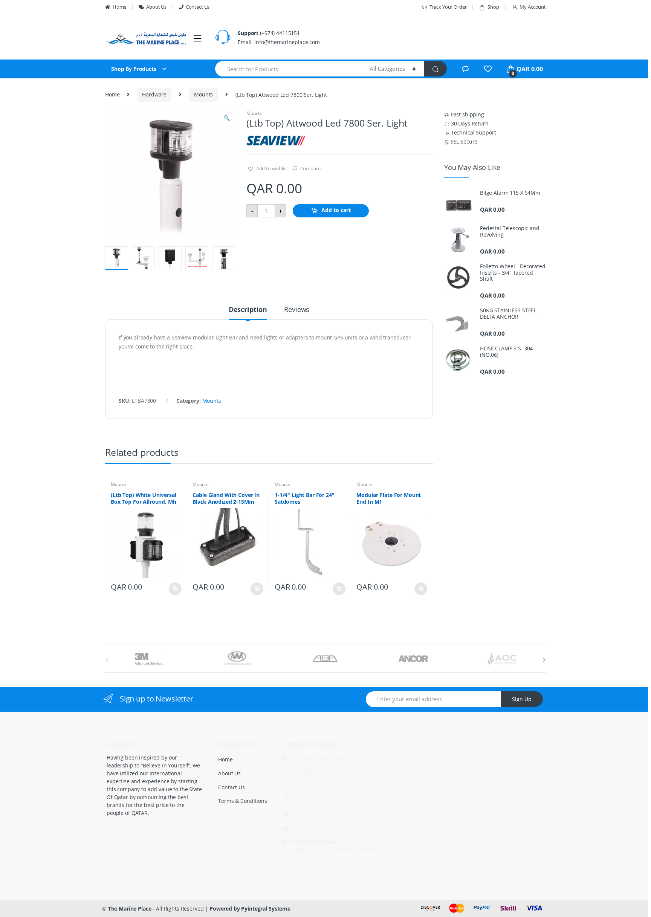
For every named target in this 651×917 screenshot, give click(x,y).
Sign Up (522, 699)
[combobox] (288, 68)
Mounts (203, 94)
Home (119, 6)
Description (248, 310)
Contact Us (197, 6)
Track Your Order (448, 6)
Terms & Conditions (242, 800)
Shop (493, 6)
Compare (310, 168)
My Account (533, 6)
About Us (156, 6)
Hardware (154, 94)
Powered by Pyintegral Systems (249, 908)
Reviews (296, 310)
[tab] (248, 312)
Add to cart (336, 210)
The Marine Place (129, 908)
